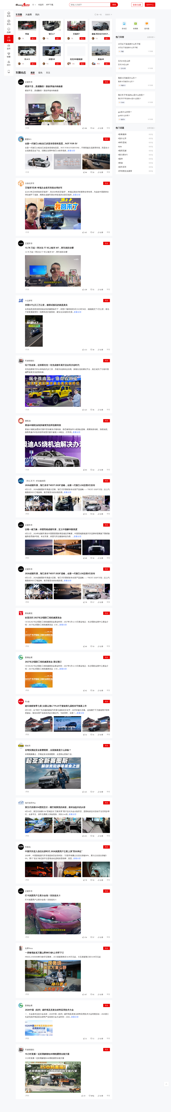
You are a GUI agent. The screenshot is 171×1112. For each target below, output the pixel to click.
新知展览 (28, 613)
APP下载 (49, 4)
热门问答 (120, 37)
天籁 (122, 51)
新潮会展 (28, 657)
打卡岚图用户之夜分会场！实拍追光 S (42, 895)
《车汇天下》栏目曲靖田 (35, 481)
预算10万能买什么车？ (127, 78)
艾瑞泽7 (76, 34)
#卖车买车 (122, 167)
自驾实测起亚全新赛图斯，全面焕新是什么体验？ (48, 750)
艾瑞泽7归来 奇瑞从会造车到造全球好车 (43, 187)
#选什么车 (122, 138)
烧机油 (28, 421)
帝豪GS (123, 85)
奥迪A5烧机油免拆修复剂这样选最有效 (43, 425)
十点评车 (28, 301)
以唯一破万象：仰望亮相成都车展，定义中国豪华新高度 (51, 529)
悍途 (27, 34)
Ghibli (122, 102)
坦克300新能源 (76, 59)
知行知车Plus (30, 803)
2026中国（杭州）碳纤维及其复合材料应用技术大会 (49, 1009)
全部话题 (150, 128)
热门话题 (120, 128)
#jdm (120, 147)
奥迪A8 (101, 59)
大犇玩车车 (29, 183)
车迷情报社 (29, 361)
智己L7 (52, 34)
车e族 (27, 702)
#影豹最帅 (122, 134)
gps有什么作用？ (125, 112)
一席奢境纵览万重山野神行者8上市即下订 (44, 952)
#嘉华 (120, 159)
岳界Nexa (29, 948)
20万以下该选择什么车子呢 (129, 44)
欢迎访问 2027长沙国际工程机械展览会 (43, 617)
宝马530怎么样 (124, 61)
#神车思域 (122, 142)
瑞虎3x (123, 119)
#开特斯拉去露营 (125, 171)
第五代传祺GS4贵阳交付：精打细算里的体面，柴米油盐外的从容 (55, 807)
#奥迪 (120, 163)
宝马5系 (123, 68)
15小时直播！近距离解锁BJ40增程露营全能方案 (47, 1053)
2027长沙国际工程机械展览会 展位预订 (43, 661)
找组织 (107, 14)
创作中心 (150, 4)
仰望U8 (52, 59)
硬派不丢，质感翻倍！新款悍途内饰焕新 (44, 86)
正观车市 (28, 82)
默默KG (28, 139)
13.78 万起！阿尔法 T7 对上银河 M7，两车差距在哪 (49, 247)
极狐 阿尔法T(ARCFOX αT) (103, 34)
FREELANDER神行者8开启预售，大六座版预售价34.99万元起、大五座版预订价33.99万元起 (63, 957)
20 (98, 64)
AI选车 (41, 4)
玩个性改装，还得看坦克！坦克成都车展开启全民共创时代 (52, 365)
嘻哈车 (28, 746)
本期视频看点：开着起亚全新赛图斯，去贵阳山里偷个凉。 (49, 754)
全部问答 (150, 37)
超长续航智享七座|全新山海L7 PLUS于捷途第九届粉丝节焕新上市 (56, 705)
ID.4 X (27, 59)
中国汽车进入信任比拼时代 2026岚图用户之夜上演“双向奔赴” (53, 851)
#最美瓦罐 (122, 151)
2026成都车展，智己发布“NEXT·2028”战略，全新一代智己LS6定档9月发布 (60, 485)
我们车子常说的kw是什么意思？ (131, 95)
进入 (33, 38)
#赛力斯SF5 (123, 155)
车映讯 (28, 847)
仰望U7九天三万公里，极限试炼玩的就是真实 (46, 304)
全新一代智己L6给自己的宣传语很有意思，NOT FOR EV (51, 143)
